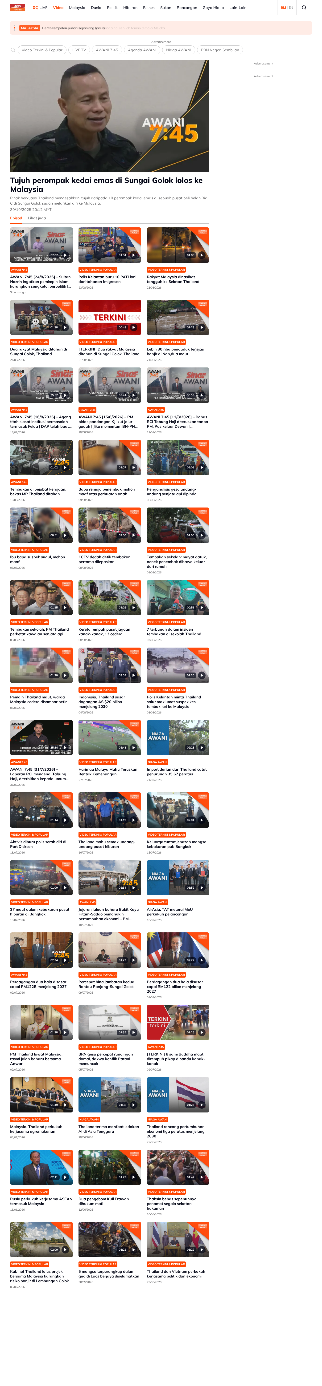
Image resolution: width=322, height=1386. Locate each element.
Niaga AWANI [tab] (178, 50)
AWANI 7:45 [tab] (107, 50)
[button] (14, 25)
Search (304, 7)
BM (283, 7)
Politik (112, 7)
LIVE (43, 7)
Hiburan (130, 7)
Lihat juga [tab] (37, 218)
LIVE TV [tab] (79, 50)
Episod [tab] (16, 218)
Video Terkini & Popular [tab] (42, 50)
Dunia (96, 7)
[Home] (17, 7)
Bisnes (149, 7)
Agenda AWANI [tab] (142, 50)
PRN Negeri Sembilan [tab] (220, 50)
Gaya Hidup (213, 7)
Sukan (165, 7)
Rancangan (187, 7)
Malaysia (77, 7)
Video (58, 7)
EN (291, 7)
